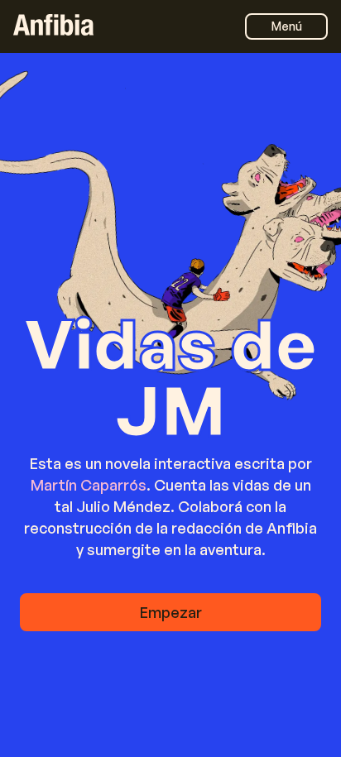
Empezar (171, 612)
